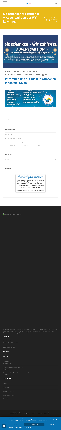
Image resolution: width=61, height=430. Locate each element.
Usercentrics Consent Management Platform (33, 190)
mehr (52, 424)
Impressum (6, 387)
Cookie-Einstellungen (8, 399)
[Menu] (5, 3)
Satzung (5, 383)
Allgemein (7, 159)
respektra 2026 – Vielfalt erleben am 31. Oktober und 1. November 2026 (22, 145)
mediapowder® (46, 413)
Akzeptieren (34, 424)
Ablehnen (16, 424)
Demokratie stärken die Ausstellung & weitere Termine (18, 142)
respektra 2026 (9, 134)
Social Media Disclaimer (9, 395)
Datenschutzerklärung (8, 391)
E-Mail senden (6, 351)
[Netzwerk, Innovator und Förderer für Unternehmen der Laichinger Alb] (30, 3)
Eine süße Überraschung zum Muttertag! (15, 138)
